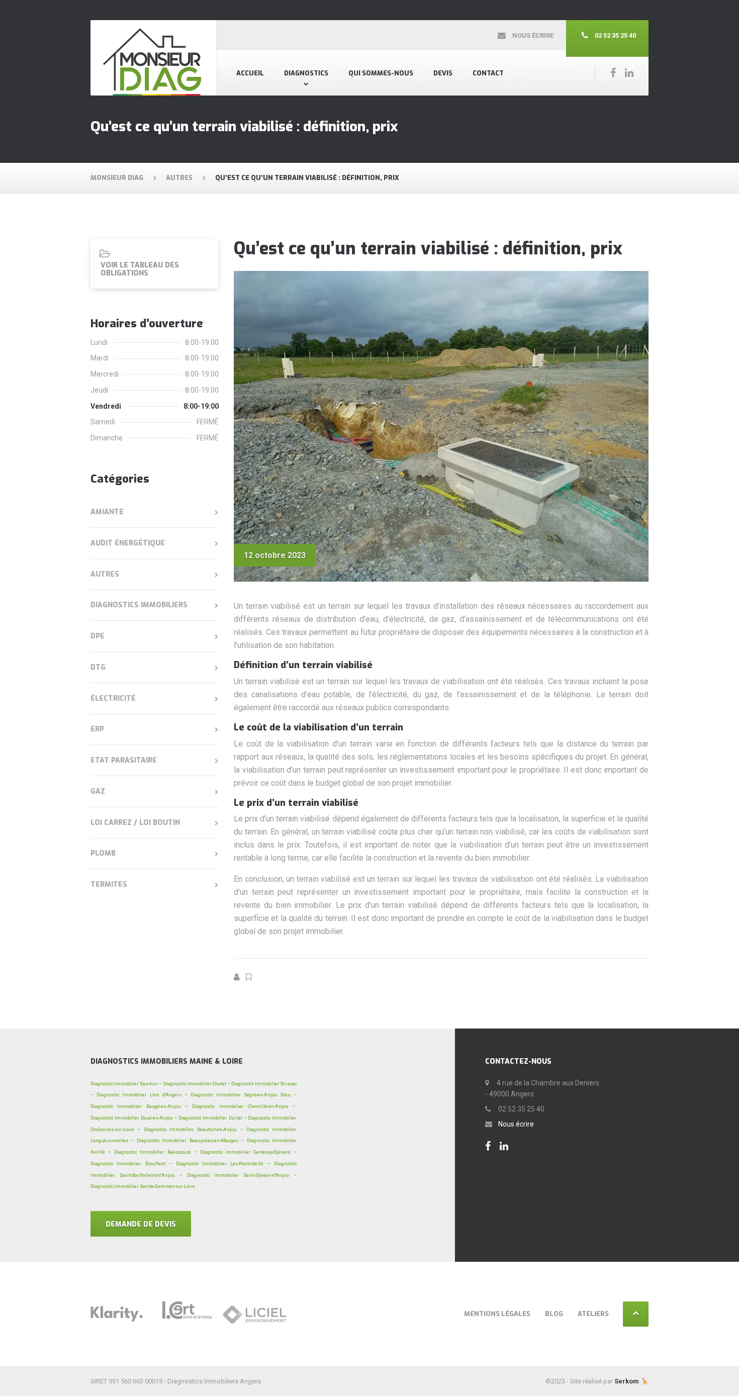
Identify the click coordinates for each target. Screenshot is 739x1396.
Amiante (107, 512)
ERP (97, 729)
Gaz (97, 791)
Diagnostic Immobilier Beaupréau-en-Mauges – (190, 1140)
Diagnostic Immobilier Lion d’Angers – (142, 1094)
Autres (104, 574)
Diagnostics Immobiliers (139, 605)
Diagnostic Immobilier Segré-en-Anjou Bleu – (244, 1094)
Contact (488, 73)
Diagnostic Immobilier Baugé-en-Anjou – (139, 1106)
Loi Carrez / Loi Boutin (135, 822)
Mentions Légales (497, 1314)
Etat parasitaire (123, 760)
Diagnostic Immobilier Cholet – (196, 1083)
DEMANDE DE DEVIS (141, 1224)
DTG (98, 667)
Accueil (250, 73)
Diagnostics (306, 73)
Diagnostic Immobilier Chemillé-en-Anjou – (244, 1106)
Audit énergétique (127, 543)
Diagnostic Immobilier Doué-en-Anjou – (133, 1118)
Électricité (113, 698)
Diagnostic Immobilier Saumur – (126, 1083)
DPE (97, 636)
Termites (108, 884)
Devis (442, 73)
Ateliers (593, 1314)
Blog (554, 1314)
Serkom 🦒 (631, 1381)
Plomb (103, 853)
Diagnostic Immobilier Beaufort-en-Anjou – (193, 1129)
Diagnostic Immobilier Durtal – (212, 1118)
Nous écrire (516, 1124)
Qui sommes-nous (380, 73)
